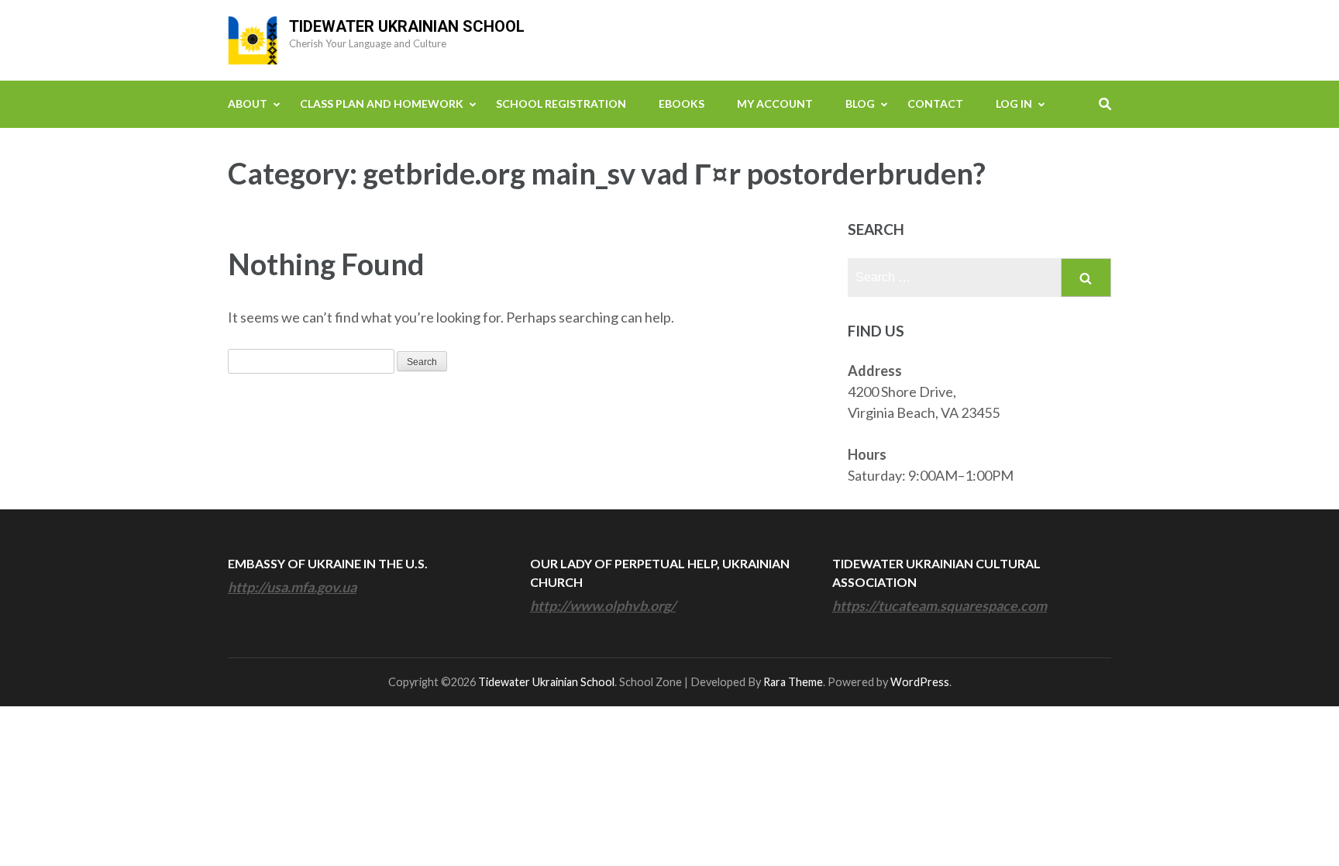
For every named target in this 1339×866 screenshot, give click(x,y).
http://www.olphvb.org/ (603, 605)
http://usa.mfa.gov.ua (292, 586)
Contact (935, 103)
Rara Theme (793, 681)
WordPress (919, 681)
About (247, 103)
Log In (1014, 103)
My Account (775, 103)
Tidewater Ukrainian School (407, 26)
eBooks (681, 103)
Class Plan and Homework (381, 103)
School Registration (561, 103)
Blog (860, 103)
